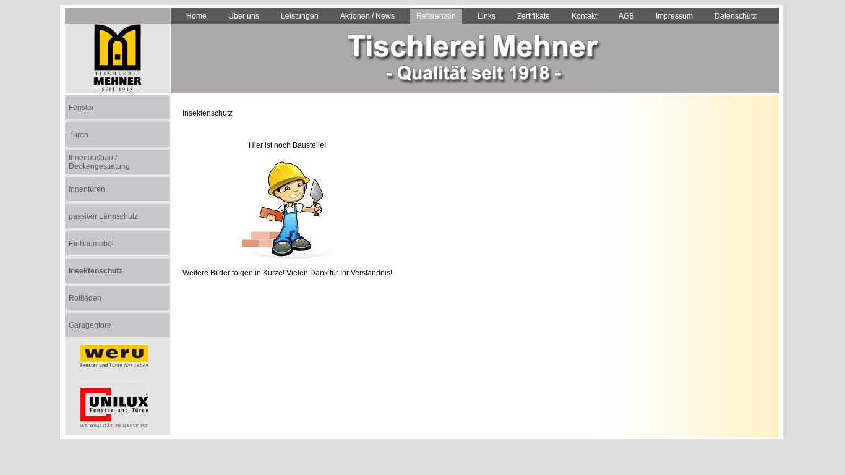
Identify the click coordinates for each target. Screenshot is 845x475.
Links (486, 16)
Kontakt (584, 16)
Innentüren (87, 189)
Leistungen (300, 16)
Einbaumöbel (91, 243)
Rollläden (85, 298)
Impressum (674, 16)
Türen (78, 135)
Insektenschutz (95, 271)
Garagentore (90, 325)
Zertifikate (533, 16)
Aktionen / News (367, 16)
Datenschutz (735, 16)
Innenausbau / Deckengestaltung (99, 162)
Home (196, 16)
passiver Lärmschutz (103, 216)
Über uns (243, 16)
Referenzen (436, 16)
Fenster (81, 107)
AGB (626, 16)
